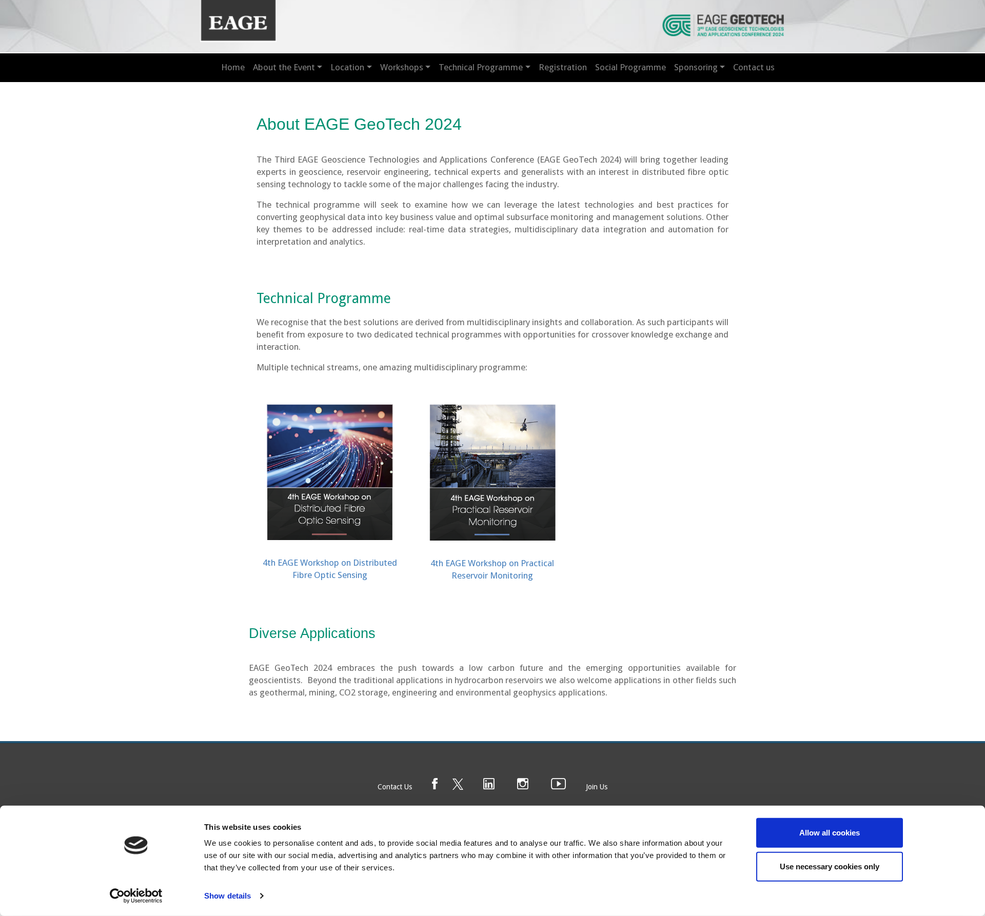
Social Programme (630, 67)
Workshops (401, 67)
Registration (563, 67)
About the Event (284, 67)
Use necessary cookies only (829, 866)
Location (347, 67)
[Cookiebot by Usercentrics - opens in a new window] (136, 896)
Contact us (754, 67)
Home (233, 67)
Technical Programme (481, 67)
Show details (227, 895)
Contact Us (395, 787)
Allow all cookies (829, 832)
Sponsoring (696, 67)
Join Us (596, 787)
